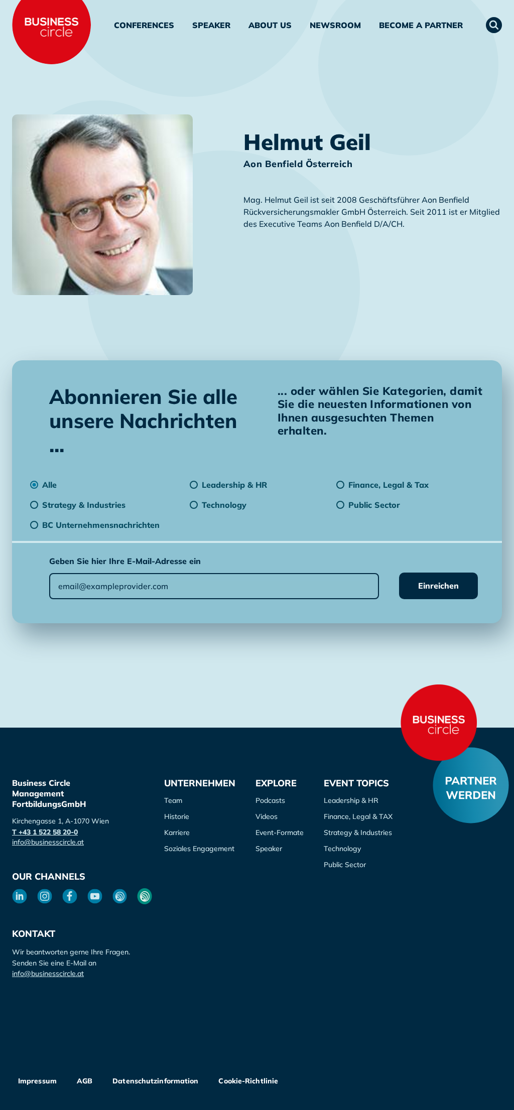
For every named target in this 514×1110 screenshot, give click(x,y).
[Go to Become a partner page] (471, 785)
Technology (342, 848)
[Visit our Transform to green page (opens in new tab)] (144, 896)
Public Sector (345, 864)
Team (173, 800)
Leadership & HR (351, 800)
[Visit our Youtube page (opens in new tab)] (94, 896)
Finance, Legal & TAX (358, 816)
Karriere (177, 832)
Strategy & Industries (358, 832)
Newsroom (335, 25)
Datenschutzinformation (155, 1080)
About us (270, 25)
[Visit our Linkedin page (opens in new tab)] (19, 896)
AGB (84, 1080)
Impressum (37, 1080)
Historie (176, 816)
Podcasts (270, 800)
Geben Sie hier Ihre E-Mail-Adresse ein (125, 561)
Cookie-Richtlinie (248, 1080)
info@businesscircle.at (48, 842)
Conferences (144, 25)
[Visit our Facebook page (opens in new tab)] (69, 896)
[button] (494, 25)
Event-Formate (279, 832)
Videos (266, 816)
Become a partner (421, 25)
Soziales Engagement (199, 848)
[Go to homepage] (439, 722)
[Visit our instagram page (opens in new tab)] (44, 896)
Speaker (211, 25)
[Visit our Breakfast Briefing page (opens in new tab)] (119, 896)
